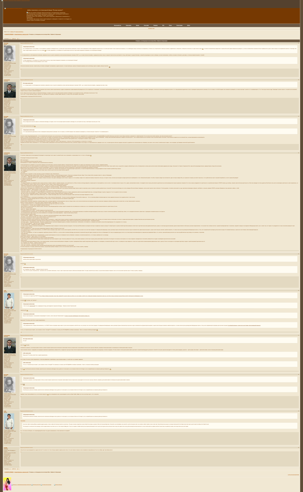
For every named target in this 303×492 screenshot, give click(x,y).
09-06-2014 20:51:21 (29, 152)
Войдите (12, 31)
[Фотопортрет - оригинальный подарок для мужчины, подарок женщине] (16, 0)
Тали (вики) (23, 420)
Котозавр (6, 43)
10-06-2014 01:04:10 (29, 290)
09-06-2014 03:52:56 (29, 79)
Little (5, 290)
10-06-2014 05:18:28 (29, 335)
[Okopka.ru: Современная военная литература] (21, 484)
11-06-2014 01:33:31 (29, 411)
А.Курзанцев (7, 79)
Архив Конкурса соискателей (21, 34)
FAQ (163, 25)
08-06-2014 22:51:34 (29, 43)
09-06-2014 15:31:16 (29, 116)
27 (17, 38)
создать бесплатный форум (293, 474)
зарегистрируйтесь (19, 31)
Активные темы (151, 28)
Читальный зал (117, 25)
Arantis (5, 447)
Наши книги (128, 25)
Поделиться (23, 43)
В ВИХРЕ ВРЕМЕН (9, 34)
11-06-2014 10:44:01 (29, 447)
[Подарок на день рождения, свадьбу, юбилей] (46, 484)
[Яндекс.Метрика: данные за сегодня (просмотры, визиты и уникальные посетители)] (58, 484)
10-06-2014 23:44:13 (29, 374)
